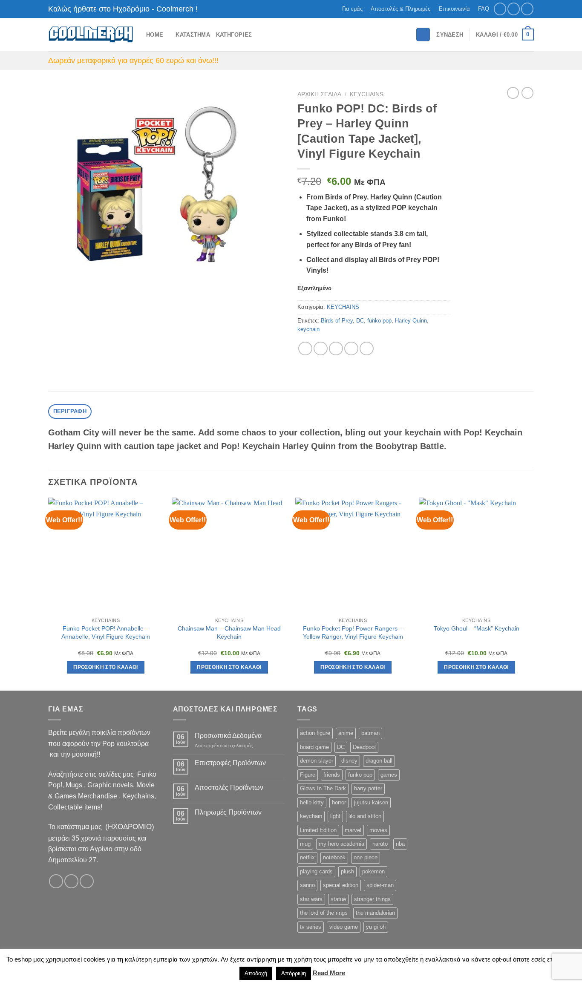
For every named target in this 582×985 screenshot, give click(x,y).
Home (154, 35)
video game (343, 927)
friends (331, 775)
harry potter (368, 788)
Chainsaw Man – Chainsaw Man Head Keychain (229, 632)
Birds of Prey (337, 320)
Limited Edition (318, 830)
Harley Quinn (411, 320)
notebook (334, 857)
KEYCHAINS (366, 94)
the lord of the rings (324, 913)
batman (370, 733)
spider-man (380, 885)
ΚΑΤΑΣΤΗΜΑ (193, 35)
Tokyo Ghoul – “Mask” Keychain (476, 628)
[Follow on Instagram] (513, 9)
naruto (380, 844)
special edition (340, 885)
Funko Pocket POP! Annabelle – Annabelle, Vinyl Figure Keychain (105, 632)
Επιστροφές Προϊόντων (230, 762)
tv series (310, 927)
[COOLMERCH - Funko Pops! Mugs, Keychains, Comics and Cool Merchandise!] (90, 35)
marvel (353, 830)
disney (349, 760)
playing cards (316, 871)
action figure (315, 733)
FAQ (483, 9)
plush (347, 871)
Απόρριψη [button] (293, 973)
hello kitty (312, 802)
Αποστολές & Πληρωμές (400, 9)
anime (345, 733)
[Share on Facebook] (305, 349)
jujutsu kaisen (371, 802)
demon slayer (316, 760)
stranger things (372, 899)
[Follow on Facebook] (500, 9)
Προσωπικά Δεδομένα (228, 735)
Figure (307, 775)
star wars (311, 899)
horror (339, 802)
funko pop (379, 320)
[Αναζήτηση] (423, 35)
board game (314, 747)
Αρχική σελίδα (319, 94)
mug (305, 844)
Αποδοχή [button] (256, 973)
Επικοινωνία (454, 9)
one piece (365, 857)
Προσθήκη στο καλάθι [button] (105, 667)
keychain (308, 329)
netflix (307, 857)
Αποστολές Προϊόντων (229, 787)
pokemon (373, 871)
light (335, 816)
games (388, 775)
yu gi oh (376, 927)
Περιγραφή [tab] (69, 411)
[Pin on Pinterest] (351, 349)
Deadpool (364, 747)
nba (400, 844)
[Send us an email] (527, 9)
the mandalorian (375, 913)
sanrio (307, 885)
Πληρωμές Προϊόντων (228, 812)
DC (360, 320)
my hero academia (341, 844)
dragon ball (379, 760)
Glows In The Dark (323, 788)
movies (378, 830)
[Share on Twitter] (321, 349)
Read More (329, 972)
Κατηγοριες (234, 35)
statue (338, 899)
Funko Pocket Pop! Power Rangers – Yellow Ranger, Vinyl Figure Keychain (353, 632)
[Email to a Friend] (336, 349)
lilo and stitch (365, 816)
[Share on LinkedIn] (367, 349)
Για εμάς (352, 9)
